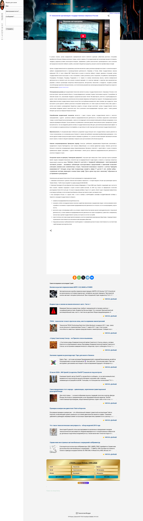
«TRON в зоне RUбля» (60, 4)
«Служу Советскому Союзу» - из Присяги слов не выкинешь (71, 338)
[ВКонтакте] (92, 278)
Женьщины (100, 473)
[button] (108, 16)
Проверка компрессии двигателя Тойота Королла (67, 408)
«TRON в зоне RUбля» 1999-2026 (83, 463)
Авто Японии (60, 477)
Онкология (76, 466)
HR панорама (100, 470)
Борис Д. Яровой (83, 483)
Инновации (76, 473)
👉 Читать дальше (110, 299)
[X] (83, 278)
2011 (82, 7)
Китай (51, 470)
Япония (52, 473)
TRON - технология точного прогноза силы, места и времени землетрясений (77, 321)
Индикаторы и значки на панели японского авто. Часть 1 (70, 304)
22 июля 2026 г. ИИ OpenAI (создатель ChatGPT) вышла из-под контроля (76, 372)
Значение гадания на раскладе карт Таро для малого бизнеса (72, 355)
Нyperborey (2, 16)
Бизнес (99, 466)
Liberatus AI (83, 477)
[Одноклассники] (75, 278)
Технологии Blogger (84, 513)
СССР (51, 466)
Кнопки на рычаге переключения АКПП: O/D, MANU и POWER (71, 287)
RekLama (106, 477)
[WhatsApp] (79, 278)
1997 (76, 7)
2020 (89, 7)
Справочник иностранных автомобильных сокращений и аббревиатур (75, 442)
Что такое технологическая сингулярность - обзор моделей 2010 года (75, 425)
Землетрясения (77, 470)
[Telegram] (88, 278)
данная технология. (64, 87)
